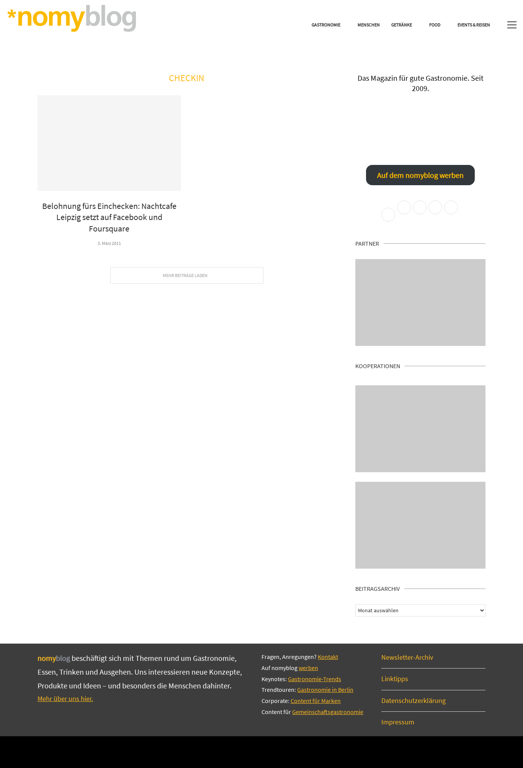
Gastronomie (326, 25)
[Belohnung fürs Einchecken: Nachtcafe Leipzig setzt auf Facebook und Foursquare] (109, 143)
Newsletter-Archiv (407, 657)
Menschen (369, 25)
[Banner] (420, 525)
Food (434, 25)
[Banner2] (420, 428)
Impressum (397, 721)
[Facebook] (236, 751)
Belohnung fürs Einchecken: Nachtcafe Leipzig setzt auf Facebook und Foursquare (109, 217)
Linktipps (394, 678)
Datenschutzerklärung (413, 700)
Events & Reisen (474, 25)
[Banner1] (420, 302)
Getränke (401, 25)
